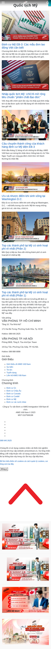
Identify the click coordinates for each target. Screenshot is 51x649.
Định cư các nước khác (16, 402)
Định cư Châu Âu (14, 391)
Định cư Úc (11, 388)
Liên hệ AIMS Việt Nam (16, 375)
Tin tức (9, 370)
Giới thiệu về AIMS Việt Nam (19, 364)
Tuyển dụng (11, 373)
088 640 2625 (6, 441)
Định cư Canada (14, 394)
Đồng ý (4, 469)
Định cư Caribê (13, 396)
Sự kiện (10, 367)
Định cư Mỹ (11, 399)
